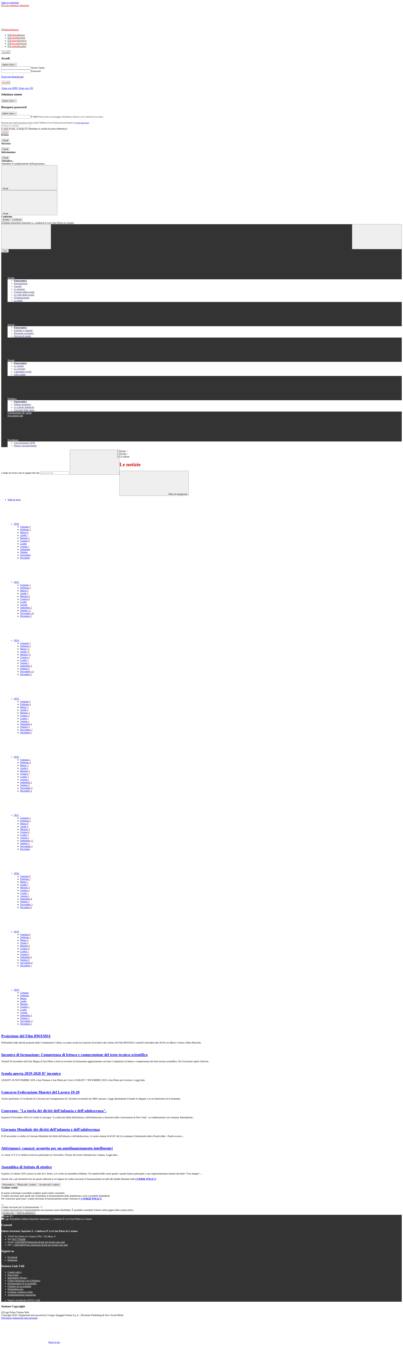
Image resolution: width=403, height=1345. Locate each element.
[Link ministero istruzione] (15, 5)
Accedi (6, 52)
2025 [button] (17, 582)
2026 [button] (17, 524)
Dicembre (25, 558)
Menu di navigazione (177, 494)
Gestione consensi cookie (20, 1292)
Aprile (24, 535)
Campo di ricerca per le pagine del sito (20, 473)
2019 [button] (17, 931)
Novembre (25, 555)
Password (36, 71)
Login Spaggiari (82, 123)
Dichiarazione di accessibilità (22, 1283)
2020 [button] (17, 873)
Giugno (25, 541)
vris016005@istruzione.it (40, 1242)
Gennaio (25, 526)
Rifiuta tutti (26, 1184)
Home (122, 451)
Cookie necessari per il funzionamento (20, 1207)
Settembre (25, 549)
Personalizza (8, 1184)
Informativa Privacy (17, 1278)
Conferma (16, 220)
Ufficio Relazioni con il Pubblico (24, 1280)
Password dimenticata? (12, 76)
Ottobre (24, 552)
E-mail (34, 116)
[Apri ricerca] (377, 236)
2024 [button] (17, 640)
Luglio (23, 543)
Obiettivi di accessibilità (19, 1286)
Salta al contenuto (10, 2)
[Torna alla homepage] (201, 222)
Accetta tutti (49, 1184)
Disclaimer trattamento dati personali (19, 1318)
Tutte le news (14, 499)
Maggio (25, 538)
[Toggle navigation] (26, 236)
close (5, 251)
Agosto (24, 546)
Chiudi (5, 140)
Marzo (24, 532)
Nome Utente (37, 67)
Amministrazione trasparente (22, 1295)
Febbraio (25, 529)
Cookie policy (15, 1272)
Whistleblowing (15, 1289)
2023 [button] (17, 698)
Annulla (6, 220)
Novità (122, 453)
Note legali (13, 1275)
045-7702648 (18, 1239)
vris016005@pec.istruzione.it (41, 1245)
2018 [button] (17, 990)
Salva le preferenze (25, 1213)
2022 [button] (17, 757)
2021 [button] (17, 815)
